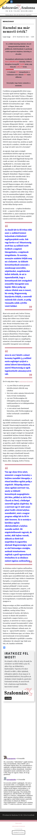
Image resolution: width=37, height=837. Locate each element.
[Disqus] (18, 728)
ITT (17, 72)
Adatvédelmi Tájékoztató (18, 826)
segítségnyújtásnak (26, 381)
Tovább (8, 698)
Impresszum (18, 823)
